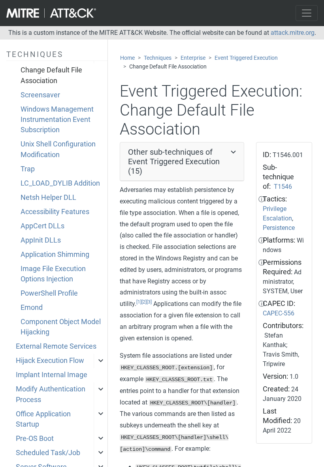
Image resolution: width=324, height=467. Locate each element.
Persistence (279, 228)
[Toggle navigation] (307, 13)
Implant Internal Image (51, 375)
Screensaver (40, 95)
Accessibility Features (55, 212)
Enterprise (193, 58)
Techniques (157, 58)
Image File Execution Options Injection (53, 274)
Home (127, 58)
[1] (138, 302)
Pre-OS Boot (35, 438)
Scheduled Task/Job (48, 453)
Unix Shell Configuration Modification (58, 149)
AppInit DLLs (41, 240)
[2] (144, 302)
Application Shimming (55, 254)
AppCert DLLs (42, 226)
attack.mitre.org (293, 32)
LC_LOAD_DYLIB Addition (60, 183)
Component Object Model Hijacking (61, 327)
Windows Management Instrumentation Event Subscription (57, 119)
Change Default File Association (51, 75)
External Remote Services (56, 346)
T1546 (283, 186)
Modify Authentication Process (50, 394)
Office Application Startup (43, 419)
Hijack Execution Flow (50, 360)
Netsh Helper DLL (48, 197)
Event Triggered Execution (246, 58)
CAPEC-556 (278, 313)
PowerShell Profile (49, 293)
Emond (32, 307)
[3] (149, 302)
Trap (28, 169)
